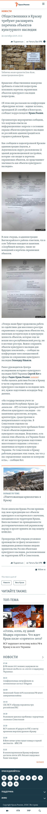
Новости (7, 11)
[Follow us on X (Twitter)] (10, 777)
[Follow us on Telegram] (34, 777)
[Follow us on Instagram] (22, 777)
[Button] (17, 41)
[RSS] (4, 783)
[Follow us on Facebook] (4, 777)
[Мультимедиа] (7, 810)
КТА (18, 811)
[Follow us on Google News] (28, 777)
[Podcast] (10, 783)
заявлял (34, 377)
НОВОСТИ (10, 657)
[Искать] (40, 810)
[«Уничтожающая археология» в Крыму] (23, 479)
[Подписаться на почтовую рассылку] (16, 783)
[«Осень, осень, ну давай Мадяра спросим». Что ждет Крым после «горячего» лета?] (23, 616)
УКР (29, 811)
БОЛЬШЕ (40, 762)
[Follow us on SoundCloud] (40, 777)
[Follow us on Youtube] (16, 777)
